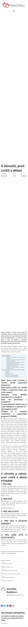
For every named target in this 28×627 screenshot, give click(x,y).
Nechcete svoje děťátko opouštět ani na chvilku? (15, 362)
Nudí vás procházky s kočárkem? (13, 363)
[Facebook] (2, 606)
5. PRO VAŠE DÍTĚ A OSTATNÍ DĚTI (12, 376)
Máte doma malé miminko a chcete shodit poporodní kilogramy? (16, 358)
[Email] (13, 606)
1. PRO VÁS (7, 371)
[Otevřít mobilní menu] (14, 10)
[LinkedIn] (7, 606)
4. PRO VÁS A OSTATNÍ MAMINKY (11, 375)
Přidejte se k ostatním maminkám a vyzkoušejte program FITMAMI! (15, 368)
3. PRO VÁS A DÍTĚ (9, 373)
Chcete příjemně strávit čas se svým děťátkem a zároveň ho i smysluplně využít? (15, 365)
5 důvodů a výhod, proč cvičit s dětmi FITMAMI (13, 369)
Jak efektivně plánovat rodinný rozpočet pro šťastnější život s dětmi (12, 618)
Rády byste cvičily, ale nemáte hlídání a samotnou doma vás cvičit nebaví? (16, 360)
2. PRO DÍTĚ (7, 372)
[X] (5, 606)
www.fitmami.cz (12, 553)
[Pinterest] (10, 606)
